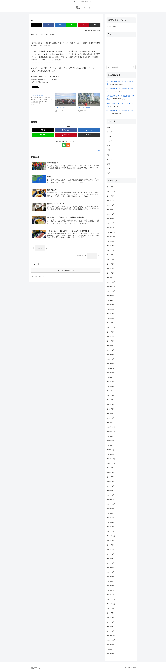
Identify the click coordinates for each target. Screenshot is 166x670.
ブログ (34, 122)
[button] (94, 25)
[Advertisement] (121, 50)
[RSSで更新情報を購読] (68, 145)
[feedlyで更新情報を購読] (64, 145)
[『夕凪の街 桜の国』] (43, 99)
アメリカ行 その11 (84, 107)
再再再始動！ (111, 26)
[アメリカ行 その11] (89, 99)
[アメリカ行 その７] (65, 99)
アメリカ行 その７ (61, 107)
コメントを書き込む (66, 270)
